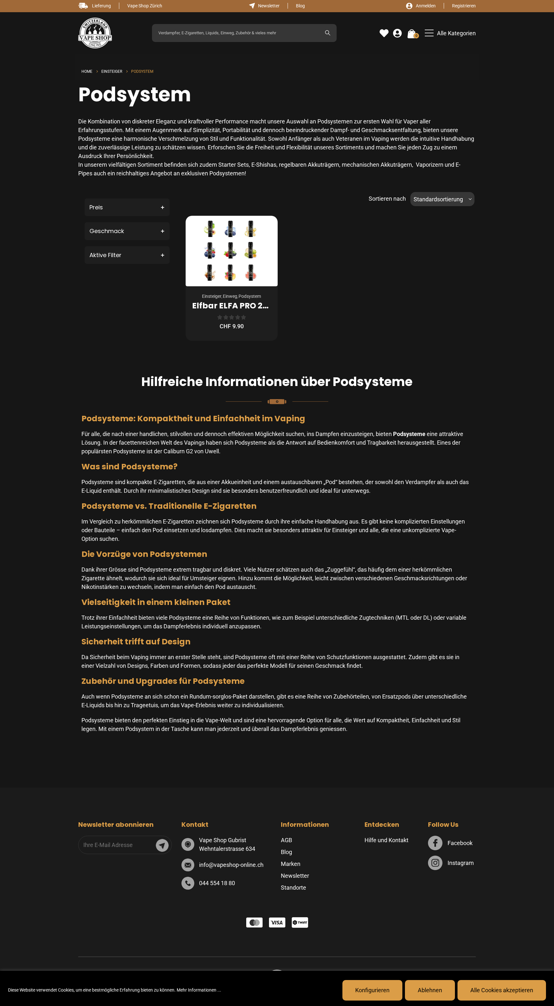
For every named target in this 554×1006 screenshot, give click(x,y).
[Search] (328, 33)
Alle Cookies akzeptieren (501, 990)
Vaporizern (430, 164)
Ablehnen (430, 990)
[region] (277, 988)
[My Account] (397, 33)
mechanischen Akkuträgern (377, 164)
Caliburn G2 (178, 451)
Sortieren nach (387, 198)
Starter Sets (233, 164)
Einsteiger (212, 296)
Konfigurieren (372, 990)
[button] (450, 33)
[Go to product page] (232, 251)
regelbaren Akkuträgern (309, 164)
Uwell (212, 451)
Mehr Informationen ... (199, 990)
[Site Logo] (95, 33)
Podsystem (250, 296)
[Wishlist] (384, 33)
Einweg (230, 296)
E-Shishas (263, 164)
